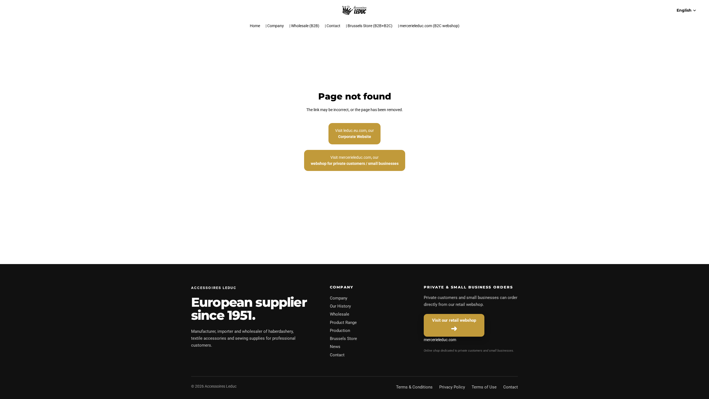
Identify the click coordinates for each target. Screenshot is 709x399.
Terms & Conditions (414, 387)
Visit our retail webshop (454, 320)
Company (338, 298)
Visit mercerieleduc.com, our (355, 160)
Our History (340, 306)
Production (340, 330)
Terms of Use (484, 387)
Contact (337, 354)
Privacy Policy (452, 387)
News (335, 346)
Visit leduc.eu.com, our (354, 133)
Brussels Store (343, 338)
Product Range (343, 322)
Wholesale (339, 314)
